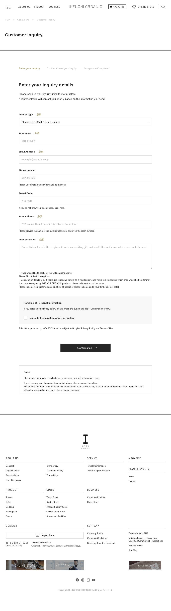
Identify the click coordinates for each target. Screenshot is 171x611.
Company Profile (95, 533)
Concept (10, 466)
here (62, 208)
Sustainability (12, 475)
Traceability (52, 475)
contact (83, 383)
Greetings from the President (101, 543)
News (131, 476)
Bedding (10, 507)
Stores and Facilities (56, 516)
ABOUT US (24, 6)
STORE (50, 489)
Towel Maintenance (96, 466)
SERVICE (92, 458)
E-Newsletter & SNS (138, 533)
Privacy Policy (136, 545)
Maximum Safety (55, 470)
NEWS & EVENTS (139, 469)
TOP (7, 19)
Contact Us (23, 19)
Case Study (93, 502)
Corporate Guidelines (97, 538)
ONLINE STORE (146, 6)
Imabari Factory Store (56, 507)
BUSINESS (54, 6)
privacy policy (48, 309)
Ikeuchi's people (13, 480)
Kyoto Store (52, 502)
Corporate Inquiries (96, 497)
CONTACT (11, 525)
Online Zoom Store (55, 511)
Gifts (8, 502)
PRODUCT (39, 6)
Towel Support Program (98, 470)
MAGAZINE (135, 458)
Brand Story (52, 466)
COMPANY (93, 525)
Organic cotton (13, 470)
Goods (9, 516)
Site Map (133, 550)
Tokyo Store (52, 497)
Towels (9, 497)
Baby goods (11, 511)
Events (132, 481)
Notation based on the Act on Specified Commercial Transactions (146, 539)
